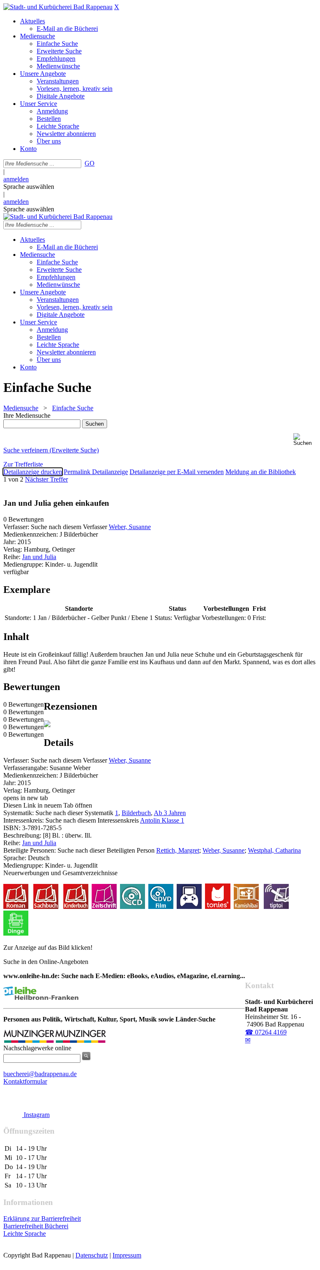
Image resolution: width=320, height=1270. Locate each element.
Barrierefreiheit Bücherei (35, 1226)
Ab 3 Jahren (170, 812)
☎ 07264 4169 (266, 1032)
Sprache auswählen (28, 186)
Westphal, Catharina (274, 850)
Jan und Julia (39, 556)
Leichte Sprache (24, 1233)
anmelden (16, 179)
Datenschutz (91, 1255)
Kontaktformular (25, 1081)
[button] (305, 439)
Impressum (126, 1255)
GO (90, 163)
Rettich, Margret (177, 850)
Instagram (36, 1114)
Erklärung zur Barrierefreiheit (42, 1218)
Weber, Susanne (130, 526)
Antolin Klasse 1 (162, 820)
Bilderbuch (136, 812)
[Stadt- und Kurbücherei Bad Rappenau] (57, 6)
